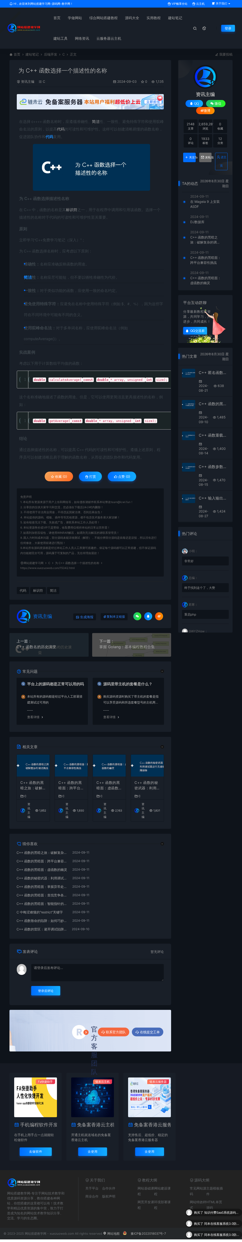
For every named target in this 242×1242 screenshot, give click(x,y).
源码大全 (132, 18)
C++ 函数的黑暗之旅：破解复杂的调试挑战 (33, 785)
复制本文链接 (116, 616)
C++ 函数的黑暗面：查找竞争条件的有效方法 (42, 895)
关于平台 (92, 1188)
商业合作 (92, 1196)
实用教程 (154, 18)
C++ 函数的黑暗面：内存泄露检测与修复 (214, 403)
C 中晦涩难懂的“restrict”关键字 (40, 912)
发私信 (208, 157)
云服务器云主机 (108, 38)
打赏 (92, 476)
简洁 (95, 121)
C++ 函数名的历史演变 (36, 646)
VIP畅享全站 (179, 3)
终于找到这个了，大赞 (199, 588)
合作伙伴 (108, 1188)
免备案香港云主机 (95, 1125)
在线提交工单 (150, 1032)
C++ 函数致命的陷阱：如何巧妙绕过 (42, 921)
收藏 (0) (60, 476)
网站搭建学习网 (33, 563)
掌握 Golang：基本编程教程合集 (127, 646)
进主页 (223, 161)
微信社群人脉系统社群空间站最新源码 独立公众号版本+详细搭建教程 (222, 1235)
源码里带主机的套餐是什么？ (127, 684)
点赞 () (123, 476)
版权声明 (108, 1196)
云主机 (200, 3)
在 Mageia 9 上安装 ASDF (205, 204)
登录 (228, 28)
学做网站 (75, 18)
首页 (56, 18)
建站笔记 (175, 18)
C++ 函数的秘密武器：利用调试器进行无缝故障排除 (147, 785)
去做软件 (35, 1151)
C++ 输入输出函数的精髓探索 (214, 498)
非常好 (189, 561)
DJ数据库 (197, 222)
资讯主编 (27, 81)
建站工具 (60, 38)
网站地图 (113, 1233)
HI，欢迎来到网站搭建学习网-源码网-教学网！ (43, 3)
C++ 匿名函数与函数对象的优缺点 (214, 372)
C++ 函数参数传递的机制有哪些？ (214, 466)
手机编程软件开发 (38, 1125)
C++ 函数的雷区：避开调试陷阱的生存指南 (42, 929)
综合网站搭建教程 (103, 18)
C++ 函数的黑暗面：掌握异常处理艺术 (42, 887)
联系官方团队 (116, 1032)
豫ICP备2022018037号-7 (148, 1233)
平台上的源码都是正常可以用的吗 (55, 684)
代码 (61, 129)
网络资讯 (82, 38)
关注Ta (192, 157)
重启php (190, 614)
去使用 (93, 1151)
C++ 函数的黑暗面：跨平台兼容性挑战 (71, 785)
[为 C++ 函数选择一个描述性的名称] (91, 167)
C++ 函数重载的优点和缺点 (214, 435)
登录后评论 (45, 991)
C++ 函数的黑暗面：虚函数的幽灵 (109, 785)
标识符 (71, 209)
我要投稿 (225, 54)
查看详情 (33, 717)
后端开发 (50, 54)
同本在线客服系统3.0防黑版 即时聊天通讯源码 (222, 1212)
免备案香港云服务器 (152, 1125)
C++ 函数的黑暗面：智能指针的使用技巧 (42, 904)
